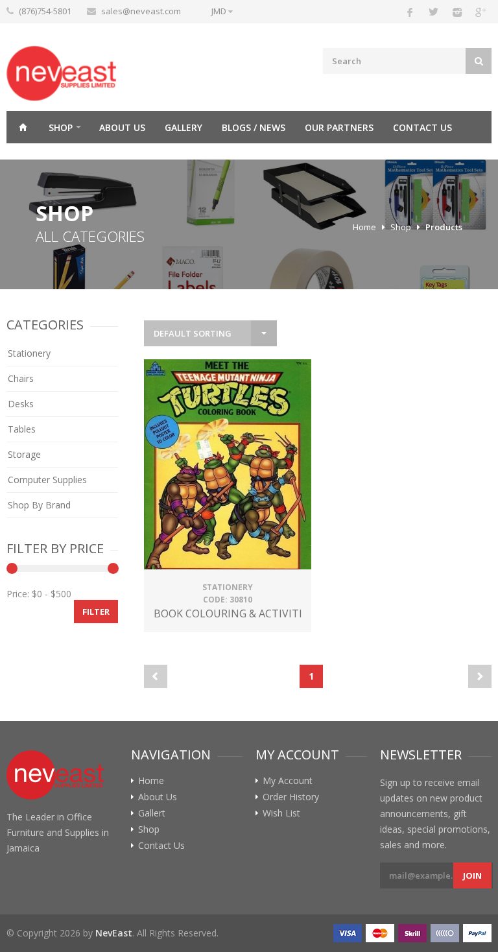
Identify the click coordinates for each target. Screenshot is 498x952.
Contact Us (422, 127)
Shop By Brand (39, 505)
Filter (96, 611)
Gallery (183, 127)
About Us (122, 127)
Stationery (29, 353)
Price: (17, 594)
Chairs (21, 378)
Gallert (151, 813)
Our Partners (339, 127)
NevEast (113, 933)
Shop (61, 127)
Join (472, 875)
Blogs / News (253, 127)
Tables (22, 429)
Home (22, 127)
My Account (288, 781)
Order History (291, 797)
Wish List (281, 813)
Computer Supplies (47, 479)
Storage (24, 454)
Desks (21, 404)
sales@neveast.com (141, 11)
